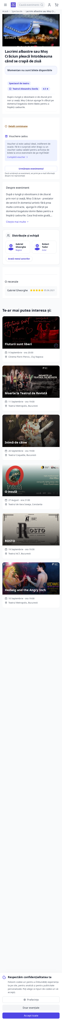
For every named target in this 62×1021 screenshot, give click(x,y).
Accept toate (31, 1015)
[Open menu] (5, 5)
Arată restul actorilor (19, 258)
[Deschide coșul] (57, 5)
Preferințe (33, 999)
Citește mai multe (16, 221)
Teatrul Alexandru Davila (25, 88)
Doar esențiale (31, 1007)
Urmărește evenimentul (31, 168)
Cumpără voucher (16, 157)
